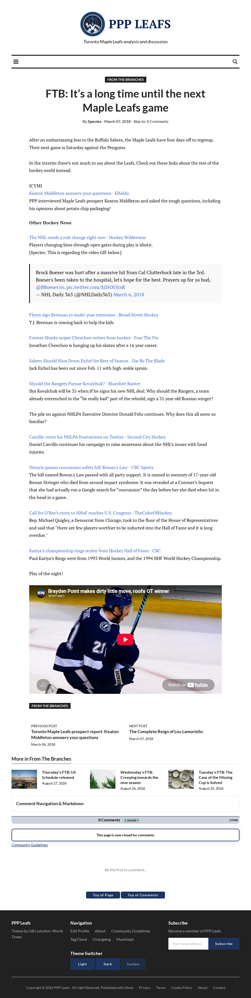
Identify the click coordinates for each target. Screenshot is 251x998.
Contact (219, 987)
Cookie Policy (181, 987)
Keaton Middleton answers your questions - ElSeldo (79, 193)
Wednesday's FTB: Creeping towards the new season (139, 777)
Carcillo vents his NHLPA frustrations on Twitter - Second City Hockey (97, 437)
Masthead (125, 939)
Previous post (44, 726)
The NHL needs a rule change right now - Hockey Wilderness (87, 237)
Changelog (102, 939)
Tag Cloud (78, 939)
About (100, 930)
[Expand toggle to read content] (232, 804)
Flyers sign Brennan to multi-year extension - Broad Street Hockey (93, 315)
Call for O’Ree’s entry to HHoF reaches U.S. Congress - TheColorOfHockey (100, 513)
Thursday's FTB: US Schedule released (59, 775)
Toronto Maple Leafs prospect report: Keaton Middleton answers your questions (75, 734)
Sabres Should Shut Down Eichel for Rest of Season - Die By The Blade (97, 361)
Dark (108, 964)
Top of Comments (143, 895)
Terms (160, 987)
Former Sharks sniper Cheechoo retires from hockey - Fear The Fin (94, 338)
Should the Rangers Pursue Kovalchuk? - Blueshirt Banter (84, 383)
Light (82, 964)
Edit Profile (79, 930)
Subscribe (224, 943)
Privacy (145, 987)
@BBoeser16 (50, 287)
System (133, 964)
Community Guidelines (130, 930)
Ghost (128, 987)
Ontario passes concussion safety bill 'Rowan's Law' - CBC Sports (91, 467)
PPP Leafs (140, 24)
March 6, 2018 (128, 294)
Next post (138, 726)
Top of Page (103, 895)
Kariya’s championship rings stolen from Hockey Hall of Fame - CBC (95, 551)
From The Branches (125, 79)
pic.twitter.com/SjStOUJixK (95, 287)
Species (92, 121)
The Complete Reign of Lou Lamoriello (166, 731)
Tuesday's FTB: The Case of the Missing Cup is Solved (216, 777)
